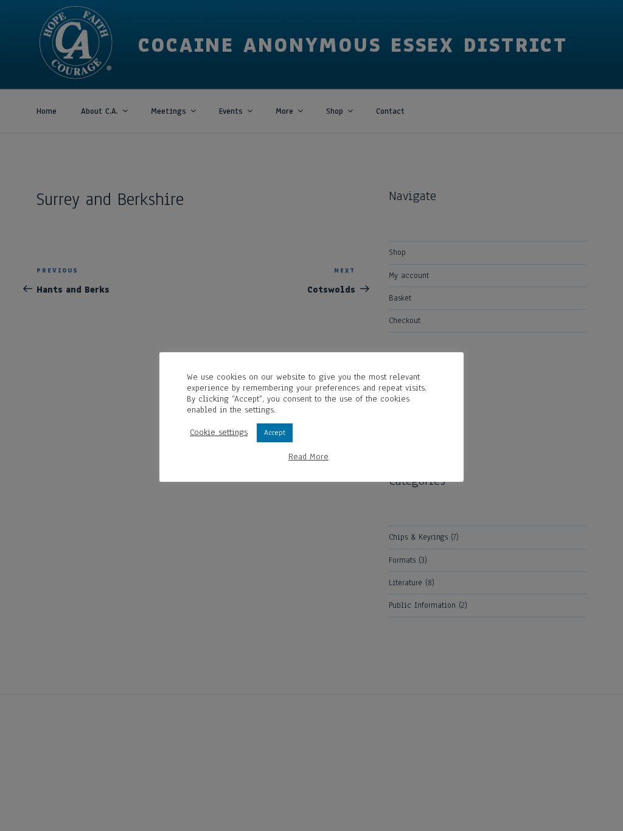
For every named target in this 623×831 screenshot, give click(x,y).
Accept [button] (274, 432)
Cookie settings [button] (219, 432)
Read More (308, 456)
